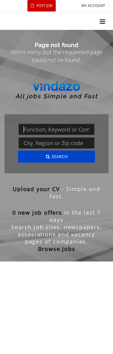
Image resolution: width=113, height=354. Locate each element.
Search (59, 156)
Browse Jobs (56, 248)
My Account (93, 5)
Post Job (44, 5)
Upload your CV (36, 189)
